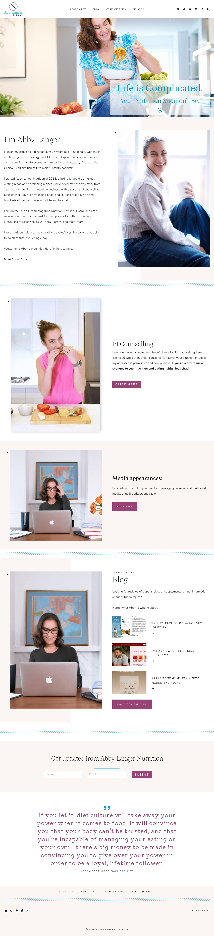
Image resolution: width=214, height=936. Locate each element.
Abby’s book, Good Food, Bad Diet (107, 870)
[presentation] (129, 627)
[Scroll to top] (205, 930)
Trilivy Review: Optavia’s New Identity (177, 625)
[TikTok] (201, 9)
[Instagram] (189, 9)
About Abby (78, 9)
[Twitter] (183, 9)
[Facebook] (177, 9)
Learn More (201, 910)
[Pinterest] (195, 9)
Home (62, 891)
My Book (138, 9)
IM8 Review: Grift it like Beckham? (172, 653)
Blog (96, 9)
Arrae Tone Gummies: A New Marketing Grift (175, 680)
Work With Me (114, 891)
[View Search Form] (208, 9)
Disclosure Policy (142, 891)
